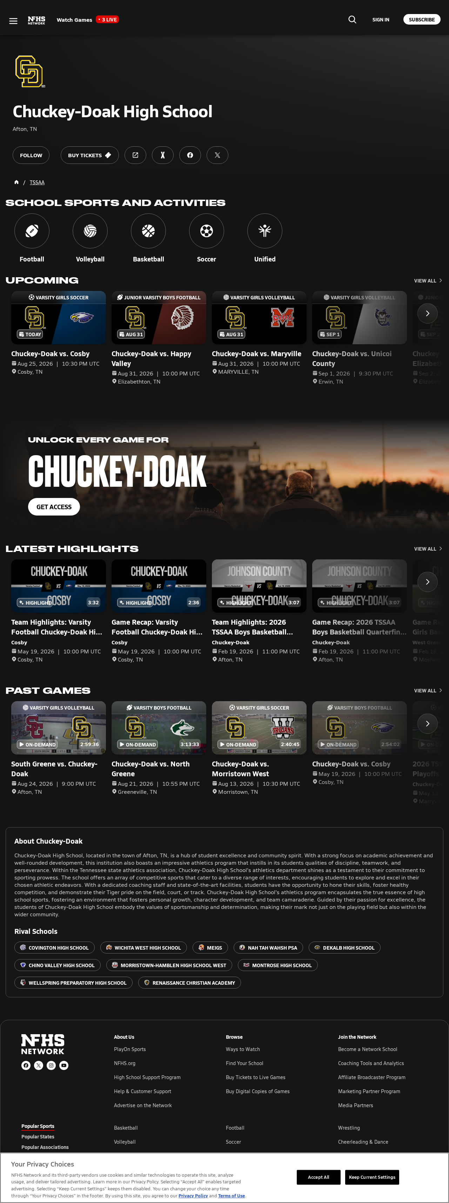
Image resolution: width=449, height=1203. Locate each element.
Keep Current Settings (372, 1177)
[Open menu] (13, 21)
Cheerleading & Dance (363, 1141)
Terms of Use (231, 1195)
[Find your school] (352, 19)
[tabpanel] (271, 1141)
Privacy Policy (193, 1195)
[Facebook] (26, 1065)
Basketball (126, 1127)
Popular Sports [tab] (37, 1125)
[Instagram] (51, 1065)
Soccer (233, 1141)
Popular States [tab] (37, 1136)
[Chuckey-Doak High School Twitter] (217, 155)
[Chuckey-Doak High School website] (135, 155)
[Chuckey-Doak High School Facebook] (190, 155)
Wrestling (349, 1127)
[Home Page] (16, 182)
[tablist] (56, 1136)
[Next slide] (427, 313)
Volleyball (125, 1141)
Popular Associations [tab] (45, 1146)
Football (235, 1127)
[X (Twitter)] (38, 1065)
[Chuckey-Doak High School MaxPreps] (163, 155)
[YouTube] (63, 1065)
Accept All (318, 1177)
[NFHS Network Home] (37, 20)
